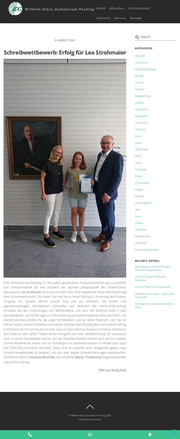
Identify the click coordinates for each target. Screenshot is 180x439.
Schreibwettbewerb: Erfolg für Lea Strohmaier (65, 52)
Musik (138, 162)
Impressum (96, 419)
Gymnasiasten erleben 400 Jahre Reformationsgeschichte (153, 268)
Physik (138, 176)
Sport (138, 216)
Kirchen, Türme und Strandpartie (153, 287)
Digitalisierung (142, 96)
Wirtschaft (140, 243)
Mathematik (141, 149)
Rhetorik (139, 196)
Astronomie (141, 62)
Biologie (139, 75)
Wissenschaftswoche (146, 249)
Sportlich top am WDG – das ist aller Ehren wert (155, 295)
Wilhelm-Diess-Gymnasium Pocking (88, 415)
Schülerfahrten (143, 203)
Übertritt (103, 18)
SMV (137, 209)
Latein (138, 142)
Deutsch (139, 89)
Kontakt (136, 18)
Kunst (138, 136)
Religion (139, 189)
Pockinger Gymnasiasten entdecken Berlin (154, 305)
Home (100, 8)
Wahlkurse (140, 229)
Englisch (139, 102)
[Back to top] (90, 407)
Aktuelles (117, 8)
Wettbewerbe (142, 236)
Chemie (139, 82)
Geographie (141, 116)
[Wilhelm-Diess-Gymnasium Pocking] (15, 13)
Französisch (141, 109)
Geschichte (141, 122)
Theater (139, 223)
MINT (138, 156)
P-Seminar (140, 169)
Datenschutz (84, 419)
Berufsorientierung (145, 69)
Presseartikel (142, 182)
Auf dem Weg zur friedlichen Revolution (150, 278)
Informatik (140, 129)
